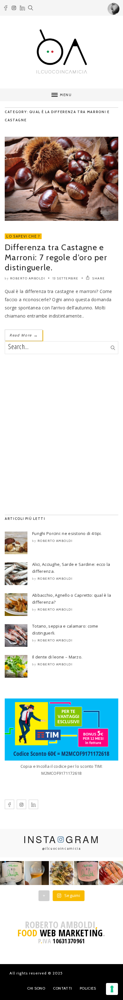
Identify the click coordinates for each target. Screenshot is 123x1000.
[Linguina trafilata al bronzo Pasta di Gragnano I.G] (61, 873)
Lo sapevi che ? (23, 236)
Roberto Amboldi (27, 278)
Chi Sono (36, 988)
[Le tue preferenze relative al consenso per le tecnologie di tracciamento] (112, 989)
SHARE (98, 278)
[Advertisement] (61, 434)
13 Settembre (66, 278)
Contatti (62, 988)
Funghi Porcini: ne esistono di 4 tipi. (67, 533)
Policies (88, 988)
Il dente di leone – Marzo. (57, 657)
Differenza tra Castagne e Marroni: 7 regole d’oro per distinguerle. (56, 257)
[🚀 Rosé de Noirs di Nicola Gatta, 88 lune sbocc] (86, 873)
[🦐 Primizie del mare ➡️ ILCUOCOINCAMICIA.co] (111, 873)
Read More (23, 335)
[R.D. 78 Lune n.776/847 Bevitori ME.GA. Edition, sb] (37, 873)
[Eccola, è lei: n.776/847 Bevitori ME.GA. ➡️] (12, 873)
